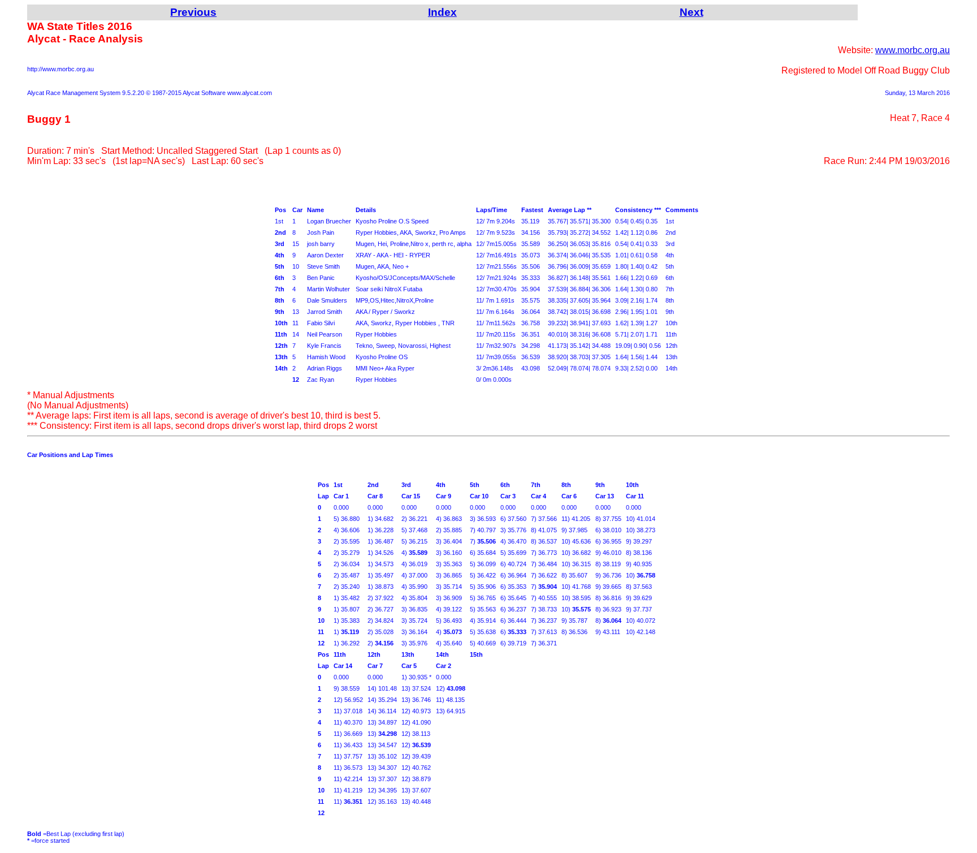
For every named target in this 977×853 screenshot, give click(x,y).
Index (442, 12)
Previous (193, 12)
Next (691, 12)
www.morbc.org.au (912, 50)
